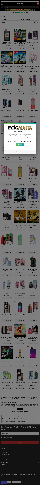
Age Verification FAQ (20, 147)
